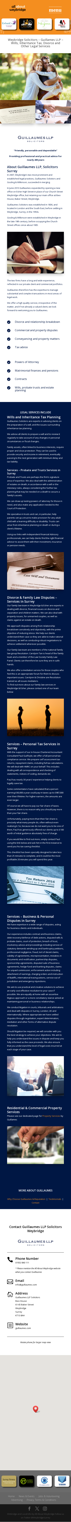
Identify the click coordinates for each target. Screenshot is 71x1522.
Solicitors (23, 421)
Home (11, 1496)
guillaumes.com (23, 1328)
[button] (37, 1409)
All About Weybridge (44, 1513)
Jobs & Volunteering (49, 1496)
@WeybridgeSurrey (40, 1517)
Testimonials (55, 1199)
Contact (35, 1202)
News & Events (27, 1496)
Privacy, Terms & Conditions (41, 1499)
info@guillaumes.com (26, 1284)
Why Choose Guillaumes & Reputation (26, 1199)
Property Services (51, 1115)
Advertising (17, 1499)
